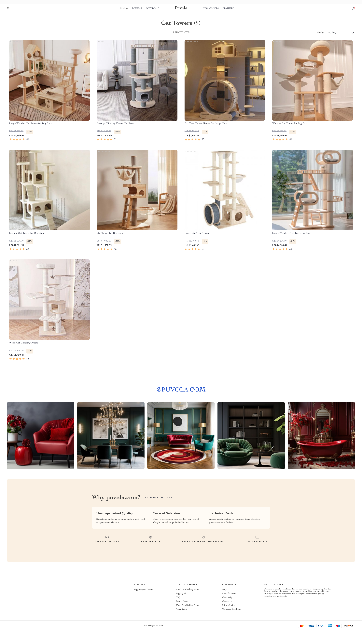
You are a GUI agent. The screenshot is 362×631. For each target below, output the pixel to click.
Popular (137, 8)
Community (227, 598)
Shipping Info (181, 594)
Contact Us (227, 601)
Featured (228, 8)
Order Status (181, 609)
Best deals (152, 8)
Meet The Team (229, 594)
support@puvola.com (143, 590)
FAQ (178, 598)
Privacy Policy (228, 605)
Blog (224, 590)
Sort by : (321, 32)
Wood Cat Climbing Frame (187, 590)
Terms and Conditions (231, 609)
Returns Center (182, 601)
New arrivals (211, 8)
